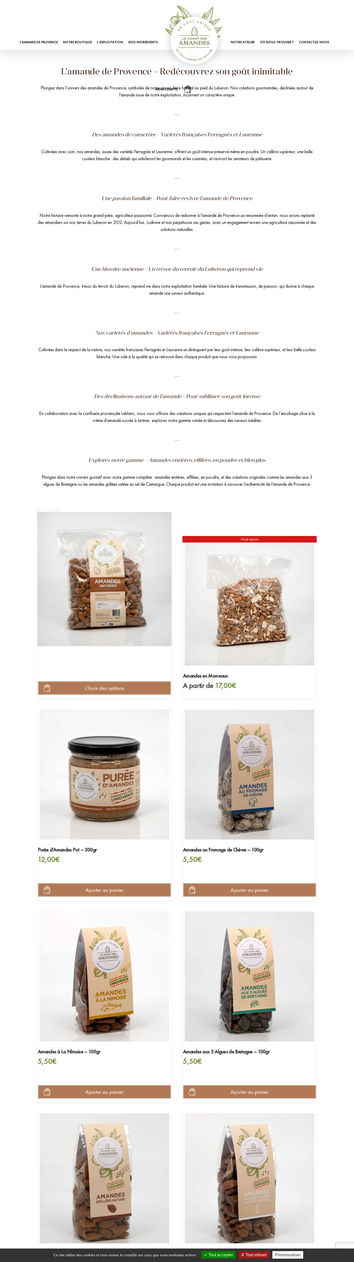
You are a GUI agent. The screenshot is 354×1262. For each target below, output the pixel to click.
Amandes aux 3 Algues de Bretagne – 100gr (226, 1051)
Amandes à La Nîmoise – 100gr (69, 1051)
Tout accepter (220, 1255)
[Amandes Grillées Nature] (104, 1178)
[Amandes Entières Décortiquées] (104, 579)
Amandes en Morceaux (205, 675)
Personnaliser (288, 1255)
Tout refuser (255, 1255)
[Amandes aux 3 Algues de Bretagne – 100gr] (249, 976)
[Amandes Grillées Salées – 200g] (249, 1178)
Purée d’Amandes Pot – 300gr (67, 849)
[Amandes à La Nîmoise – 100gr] (104, 976)
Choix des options (104, 688)
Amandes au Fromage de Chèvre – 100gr (223, 849)
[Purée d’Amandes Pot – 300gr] (104, 775)
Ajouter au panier (104, 890)
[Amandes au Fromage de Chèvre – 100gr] (249, 775)
